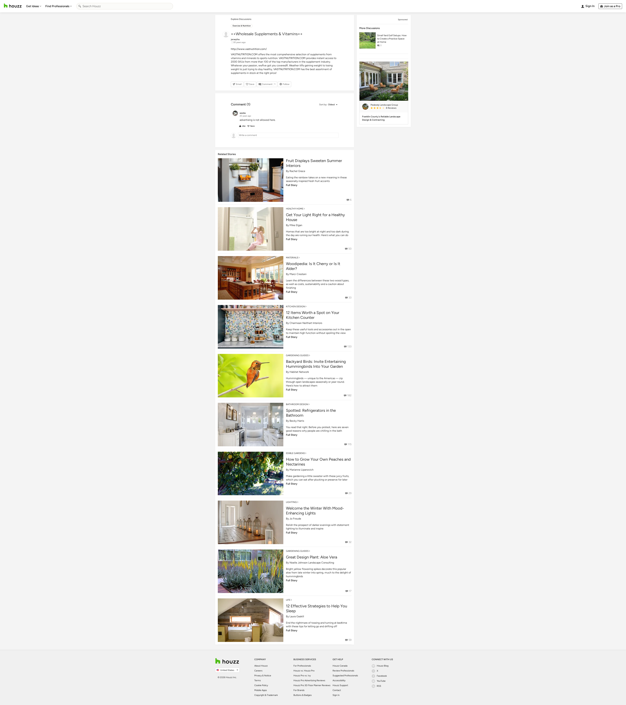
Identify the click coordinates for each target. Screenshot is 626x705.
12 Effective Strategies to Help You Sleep (316, 608)
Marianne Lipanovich (301, 469)
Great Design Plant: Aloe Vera (311, 557)
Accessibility (339, 680)
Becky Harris (297, 420)
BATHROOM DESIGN (297, 404)
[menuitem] (33, 6)
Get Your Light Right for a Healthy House (315, 217)
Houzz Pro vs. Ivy (302, 675)
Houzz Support (340, 685)
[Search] (79, 6)
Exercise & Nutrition (242, 26)
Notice (267, 675)
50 (349, 248)
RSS (379, 686)
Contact (337, 690)
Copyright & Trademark (266, 695)
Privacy (258, 675)
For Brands (299, 690)
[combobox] (124, 6)
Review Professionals (343, 670)
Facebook (382, 676)
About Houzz (261, 665)
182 (349, 395)
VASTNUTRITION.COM (244, 54)
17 (350, 591)
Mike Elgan (296, 225)
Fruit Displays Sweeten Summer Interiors (314, 163)
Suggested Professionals (345, 675)
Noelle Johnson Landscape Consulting (312, 562)
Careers (258, 670)
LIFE (288, 600)
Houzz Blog (382, 665)
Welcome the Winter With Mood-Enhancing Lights (315, 510)
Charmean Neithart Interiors (306, 323)
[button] (328, 104)
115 (349, 444)
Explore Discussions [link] (241, 19)
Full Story (291, 185)
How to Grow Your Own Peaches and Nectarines (318, 462)
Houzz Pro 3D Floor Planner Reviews (311, 685)
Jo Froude (295, 518)
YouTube (381, 681)
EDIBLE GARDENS (295, 453)
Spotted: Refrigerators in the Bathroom (311, 413)
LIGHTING (291, 502)
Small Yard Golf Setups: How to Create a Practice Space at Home (392, 38)
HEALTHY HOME (294, 208)
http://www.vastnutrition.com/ (249, 49)
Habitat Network (299, 371)
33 (350, 297)
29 (350, 493)
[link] (388, 108)
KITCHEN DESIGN (295, 306)
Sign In (336, 695)
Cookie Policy (261, 685)
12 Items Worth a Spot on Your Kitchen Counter (312, 315)
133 (349, 346)
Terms (257, 680)
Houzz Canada (340, 665)
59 (350, 639)
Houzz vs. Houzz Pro (303, 670)
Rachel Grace (297, 171)
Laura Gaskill (297, 616)
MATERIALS (292, 257)
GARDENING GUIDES (297, 355)
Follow (286, 84)
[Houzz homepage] (13, 5)
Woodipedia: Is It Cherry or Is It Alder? (313, 266)
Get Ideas (32, 6)
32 (350, 542)
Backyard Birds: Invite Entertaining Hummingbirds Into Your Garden (316, 364)
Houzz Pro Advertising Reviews (309, 680)
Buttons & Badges (302, 695)
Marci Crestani (298, 274)
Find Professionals (57, 6)
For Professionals (302, 665)
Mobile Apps (260, 690)
